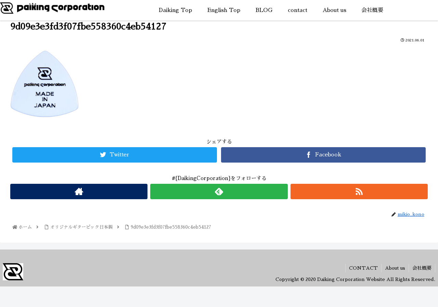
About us (395, 268)
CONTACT (363, 268)
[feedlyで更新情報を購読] (218, 191)
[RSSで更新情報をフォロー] (359, 191)
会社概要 (421, 268)
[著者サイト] (78, 191)
